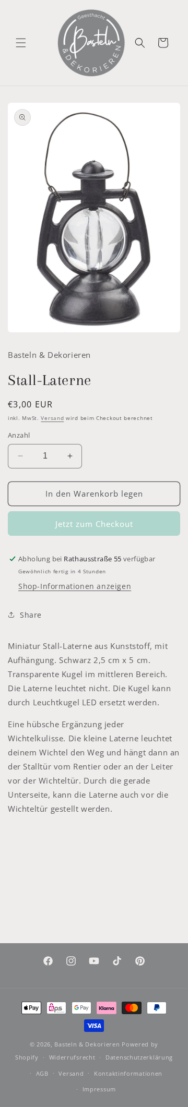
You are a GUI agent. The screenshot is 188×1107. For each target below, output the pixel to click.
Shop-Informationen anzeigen (74, 586)
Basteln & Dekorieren (87, 1044)
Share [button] (31, 615)
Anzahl (19, 435)
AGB (42, 1073)
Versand (52, 418)
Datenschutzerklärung (139, 1057)
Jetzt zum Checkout (94, 524)
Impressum (99, 1089)
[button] (20, 42)
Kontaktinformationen (128, 1073)
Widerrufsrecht (72, 1057)
